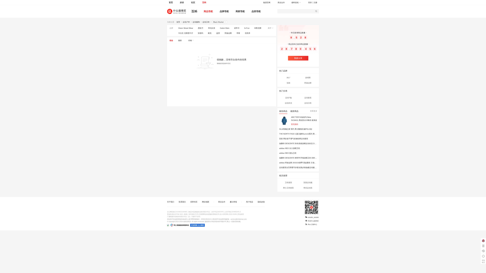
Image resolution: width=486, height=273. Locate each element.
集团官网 (266, 3)
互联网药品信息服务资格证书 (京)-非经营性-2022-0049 (218, 214)
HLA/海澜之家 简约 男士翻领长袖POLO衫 (295, 129)
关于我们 (170, 202)
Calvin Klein (224, 28)
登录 (310, 3)
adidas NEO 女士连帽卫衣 (289, 148)
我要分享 (298, 58)
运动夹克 (288, 103)
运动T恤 (288, 98)
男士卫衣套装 (288, 188)
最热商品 (283, 111)
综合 (171, 40)
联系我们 (182, 202)
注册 (315, 3)
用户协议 (249, 202)
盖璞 (218, 33)
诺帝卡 (236, 28)
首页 (171, 2)
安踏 (288, 83)
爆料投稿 (295, 3)
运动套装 (307, 98)
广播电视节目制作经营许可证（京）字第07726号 (183, 217)
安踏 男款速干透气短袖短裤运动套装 (293, 139)
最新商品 (294, 111)
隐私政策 (261, 202)
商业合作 (281, 3)
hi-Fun (246, 28)
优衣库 (247, 33)
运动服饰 (196, 22)
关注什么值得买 (313, 221)
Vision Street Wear (185, 28)
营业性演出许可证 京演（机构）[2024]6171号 (182, 214)
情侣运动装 (307, 188)
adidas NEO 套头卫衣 (287, 153)
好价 (182, 2)
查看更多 (313, 111)
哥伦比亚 (211, 28)
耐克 (209, 33)
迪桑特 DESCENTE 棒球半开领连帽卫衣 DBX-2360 (299, 158)
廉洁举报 (233, 202)
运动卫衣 (206, 22)
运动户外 (186, 22)
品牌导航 (224, 11)
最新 (180, 40)
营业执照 (241, 214)
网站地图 (205, 202)
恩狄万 (200, 28)
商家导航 (240, 11)
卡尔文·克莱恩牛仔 (185, 33)
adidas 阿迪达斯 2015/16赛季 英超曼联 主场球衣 (298, 163)
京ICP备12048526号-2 (233, 212)
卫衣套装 (288, 182)
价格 (190, 40)
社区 (193, 2)
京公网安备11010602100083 (177, 212)
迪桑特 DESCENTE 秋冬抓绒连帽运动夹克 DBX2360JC (301, 143)
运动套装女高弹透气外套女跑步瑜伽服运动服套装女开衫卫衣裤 (304, 167)
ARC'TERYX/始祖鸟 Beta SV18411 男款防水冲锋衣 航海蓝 (304, 118)
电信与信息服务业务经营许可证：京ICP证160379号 (206, 212)
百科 (204, 2)
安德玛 (200, 33)
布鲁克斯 (257, 28)
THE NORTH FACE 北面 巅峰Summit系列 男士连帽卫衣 (301, 134)
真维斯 (308, 78)
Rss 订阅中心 (312, 224)
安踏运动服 (307, 182)
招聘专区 (193, 202)
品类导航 (256, 11)
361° (288, 78)
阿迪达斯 (228, 33)
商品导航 (208, 11)
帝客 (238, 33)
